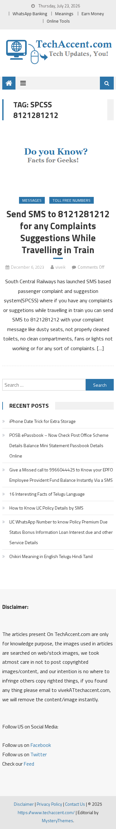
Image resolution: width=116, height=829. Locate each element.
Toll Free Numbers (72, 200)
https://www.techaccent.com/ (46, 812)
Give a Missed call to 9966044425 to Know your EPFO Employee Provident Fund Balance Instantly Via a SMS (61, 474)
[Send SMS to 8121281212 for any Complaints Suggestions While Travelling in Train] (58, 159)
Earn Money (93, 13)
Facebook (40, 745)
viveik (60, 267)
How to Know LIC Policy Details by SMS (46, 507)
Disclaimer (24, 804)
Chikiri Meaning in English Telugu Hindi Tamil (51, 556)
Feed (29, 764)
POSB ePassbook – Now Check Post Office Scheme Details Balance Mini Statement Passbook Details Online (59, 445)
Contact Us (75, 804)
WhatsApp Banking (30, 13)
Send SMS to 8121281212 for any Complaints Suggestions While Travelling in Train (58, 232)
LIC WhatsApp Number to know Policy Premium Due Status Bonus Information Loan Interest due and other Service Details (61, 532)
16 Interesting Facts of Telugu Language (47, 493)
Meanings (64, 13)
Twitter (38, 754)
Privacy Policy (49, 804)
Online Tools (58, 21)
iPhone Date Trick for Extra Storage (42, 421)
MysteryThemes (57, 820)
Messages (32, 200)
